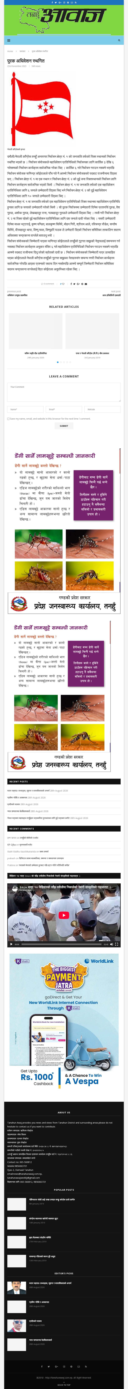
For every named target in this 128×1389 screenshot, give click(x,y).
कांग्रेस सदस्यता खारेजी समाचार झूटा (43, 1218)
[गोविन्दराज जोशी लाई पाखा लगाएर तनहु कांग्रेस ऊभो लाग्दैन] (16, 1204)
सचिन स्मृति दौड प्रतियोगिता (36, 353)
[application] (64, 915)
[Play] (11, 944)
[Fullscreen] (116, 944)
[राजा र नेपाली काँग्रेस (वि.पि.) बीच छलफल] (92, 331)
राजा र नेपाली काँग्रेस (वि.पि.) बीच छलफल (92, 353)
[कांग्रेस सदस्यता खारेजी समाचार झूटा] (16, 1223)
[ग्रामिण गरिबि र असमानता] (16, 1307)
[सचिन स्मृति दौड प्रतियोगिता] (35, 331)
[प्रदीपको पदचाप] (16, 1325)
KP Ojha (11, 844)
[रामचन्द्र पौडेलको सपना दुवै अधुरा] (16, 1261)
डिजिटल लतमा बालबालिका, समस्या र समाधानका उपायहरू (41, 858)
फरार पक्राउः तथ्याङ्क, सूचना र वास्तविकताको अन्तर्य (28, 790)
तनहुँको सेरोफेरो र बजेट (29, 837)
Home (10, 51)
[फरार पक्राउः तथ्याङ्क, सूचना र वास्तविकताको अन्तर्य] (16, 1288)
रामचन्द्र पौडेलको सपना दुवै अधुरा (42, 1256)
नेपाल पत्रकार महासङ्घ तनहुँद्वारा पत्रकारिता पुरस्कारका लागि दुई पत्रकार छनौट (38, 818)
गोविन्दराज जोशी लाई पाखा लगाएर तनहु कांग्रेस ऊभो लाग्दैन (52, 1199)
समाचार (22, 51)
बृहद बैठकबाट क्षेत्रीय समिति (40, 1237)
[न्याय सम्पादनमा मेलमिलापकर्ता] (16, 1344)
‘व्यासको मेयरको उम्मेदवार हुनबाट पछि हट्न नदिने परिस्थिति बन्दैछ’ (44, 865)
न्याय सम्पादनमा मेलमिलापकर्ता (18, 811)
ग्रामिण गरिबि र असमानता (17, 797)
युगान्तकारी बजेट (26, 844)
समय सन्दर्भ (44, 851)
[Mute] (111, 944)
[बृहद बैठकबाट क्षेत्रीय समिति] (16, 1242)
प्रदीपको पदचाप (13, 804)
